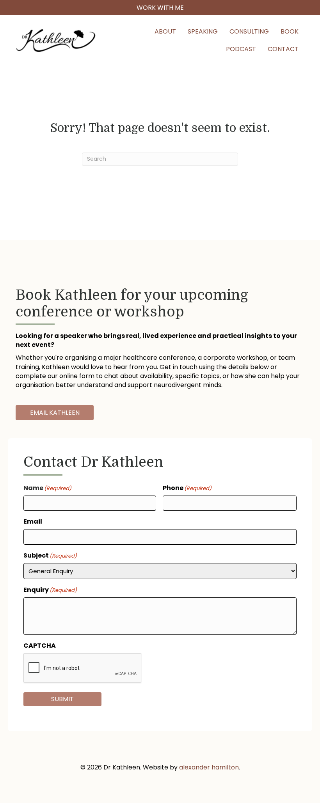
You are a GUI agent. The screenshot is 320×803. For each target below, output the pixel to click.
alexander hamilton (209, 767)
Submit (62, 699)
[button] (160, 7)
